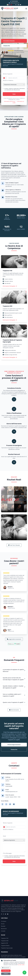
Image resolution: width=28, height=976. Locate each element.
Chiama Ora (6, 45)
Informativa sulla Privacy (9, 101)
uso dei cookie (21, 964)
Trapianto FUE (4, 938)
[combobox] (5, 78)
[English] (9, 4)
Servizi (2, 923)
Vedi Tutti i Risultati (15, 545)
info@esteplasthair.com (14, 2)
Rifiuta (6, 973)
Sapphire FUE (4, 943)
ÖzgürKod (18, 911)
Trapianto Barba (5, 945)
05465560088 (15, 1)
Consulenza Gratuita (9, 41)
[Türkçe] (11, 4)
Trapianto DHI (4, 940)
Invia (14, 94)
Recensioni (4, 928)
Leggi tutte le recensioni (15, 639)
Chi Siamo (3, 921)
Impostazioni (6, 967)
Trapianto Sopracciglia (7, 948)
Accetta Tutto (6, 970)
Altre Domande (15, 710)
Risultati (3, 926)
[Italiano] (7, 4)
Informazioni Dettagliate (9, 286)
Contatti (3, 931)
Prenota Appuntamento (14, 744)
